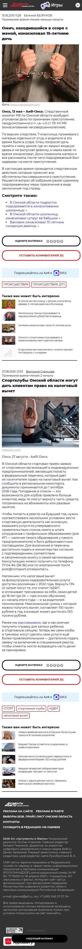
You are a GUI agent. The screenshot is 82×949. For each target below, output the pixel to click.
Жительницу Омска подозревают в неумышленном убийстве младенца (39, 315)
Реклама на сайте (18, 811)
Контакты (11, 822)
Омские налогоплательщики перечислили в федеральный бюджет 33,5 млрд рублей (44, 758)
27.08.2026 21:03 (12, 371)
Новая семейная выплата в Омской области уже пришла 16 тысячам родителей (47, 734)
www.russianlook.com (25, 104)
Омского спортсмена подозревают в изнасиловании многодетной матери (40, 339)
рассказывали (29, 622)
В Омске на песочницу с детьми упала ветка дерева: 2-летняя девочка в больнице (44, 302)
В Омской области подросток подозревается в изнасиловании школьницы (32, 206)
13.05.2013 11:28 (11, 15)
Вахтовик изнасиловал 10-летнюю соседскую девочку (35, 224)
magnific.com (11, 450)
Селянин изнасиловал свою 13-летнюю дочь (44, 325)
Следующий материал (39, 938)
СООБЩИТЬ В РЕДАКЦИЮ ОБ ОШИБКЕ (31, 827)
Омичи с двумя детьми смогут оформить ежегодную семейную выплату (42, 782)
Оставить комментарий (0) (41, 255)
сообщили (10, 483)
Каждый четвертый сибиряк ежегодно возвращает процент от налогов (41, 770)
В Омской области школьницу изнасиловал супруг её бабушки (32, 216)
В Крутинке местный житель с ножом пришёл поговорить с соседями (45, 351)
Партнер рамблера (36, 930)
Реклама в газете (50, 811)
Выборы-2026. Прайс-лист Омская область (37, 816)
